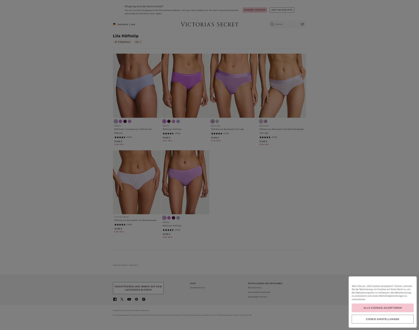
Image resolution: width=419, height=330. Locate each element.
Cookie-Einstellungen (382, 319)
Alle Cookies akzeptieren (383, 307)
